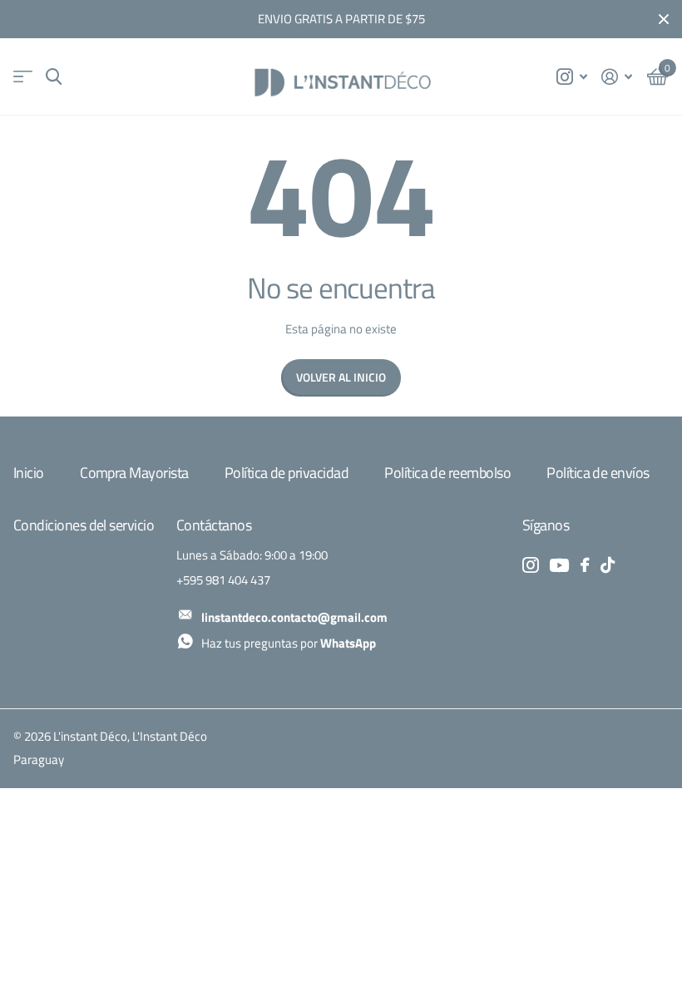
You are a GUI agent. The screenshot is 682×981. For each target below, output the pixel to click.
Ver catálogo (22, 77)
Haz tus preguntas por (288, 643)
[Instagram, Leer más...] (571, 77)
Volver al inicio (341, 377)
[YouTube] (559, 565)
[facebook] (585, 565)
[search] (54, 77)
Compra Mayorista (134, 472)
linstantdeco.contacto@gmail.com (294, 617)
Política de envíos (597, 472)
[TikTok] (607, 565)
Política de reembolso (447, 472)
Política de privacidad (286, 472)
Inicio (28, 472)
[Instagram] (530, 565)
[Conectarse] (617, 77)
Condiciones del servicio (83, 525)
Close (663, 19)
